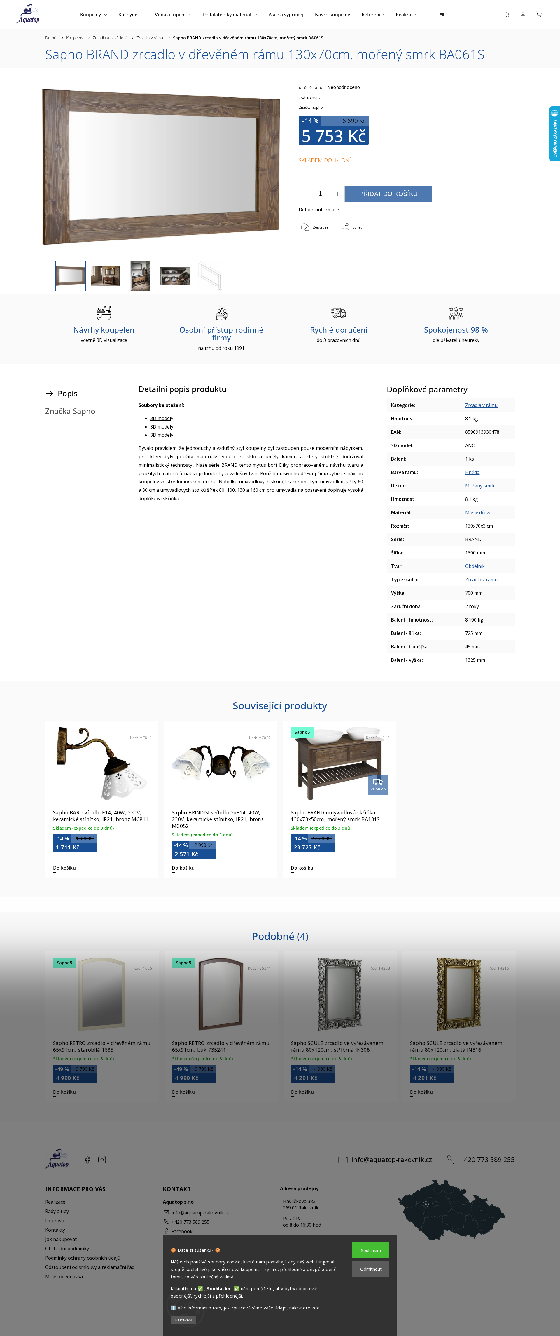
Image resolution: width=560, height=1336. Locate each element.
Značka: (311, 107)
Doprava (54, 1220)
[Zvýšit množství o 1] (337, 194)
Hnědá (472, 472)
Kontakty (55, 1230)
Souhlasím (371, 1250)
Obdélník (475, 566)
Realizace (55, 1202)
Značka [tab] (70, 411)
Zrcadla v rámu (481, 405)
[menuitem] (93, 14)
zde (316, 1308)
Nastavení (183, 1320)
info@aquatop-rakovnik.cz (391, 1159)
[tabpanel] (102, 799)
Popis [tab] (68, 393)
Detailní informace (319, 209)
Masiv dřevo (478, 512)
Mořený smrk (480, 485)
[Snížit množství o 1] (306, 194)
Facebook (87, 1159)
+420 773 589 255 (487, 1159)
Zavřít (486, 246)
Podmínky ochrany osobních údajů (82, 1258)
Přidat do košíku (388, 193)
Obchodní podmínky (67, 1248)
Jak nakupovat (61, 1239)
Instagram (102, 1159)
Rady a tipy (57, 1211)
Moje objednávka (64, 1276)
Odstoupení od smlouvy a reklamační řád (89, 1267)
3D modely (161, 418)
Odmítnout (371, 1269)
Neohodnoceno (343, 87)
